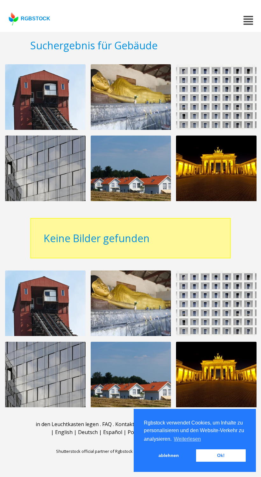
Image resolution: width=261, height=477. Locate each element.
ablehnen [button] (169, 455)
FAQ (107, 424)
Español (112, 432)
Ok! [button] (221, 455)
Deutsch (88, 432)
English (64, 432)
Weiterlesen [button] (187, 439)
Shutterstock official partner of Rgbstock (94, 451)
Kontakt (124, 424)
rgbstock (35, 18)
